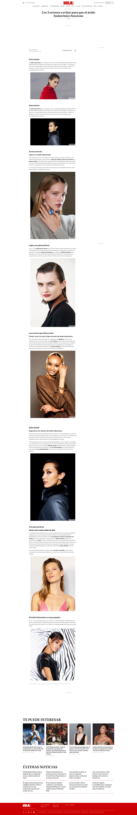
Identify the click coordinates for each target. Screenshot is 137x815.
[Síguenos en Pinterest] (31, 812)
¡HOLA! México (36, 6)
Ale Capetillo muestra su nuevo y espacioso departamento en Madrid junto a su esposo (78, 775)
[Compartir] (75, 50)
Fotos (95, 6)
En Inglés (100, 6)
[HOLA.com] (68, 3)
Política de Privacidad (71, 812)
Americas (108, 2)
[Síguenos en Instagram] (29, 812)
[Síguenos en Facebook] (24, 812)
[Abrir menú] (23, 2)
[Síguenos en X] (26, 812)
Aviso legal (42, 812)
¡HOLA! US (43, 806)
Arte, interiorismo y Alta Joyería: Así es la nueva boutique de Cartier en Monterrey (101, 775)
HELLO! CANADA (69, 804)
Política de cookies (55, 812)
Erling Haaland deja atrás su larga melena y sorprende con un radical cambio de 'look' (33, 748)
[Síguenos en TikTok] (34, 812)
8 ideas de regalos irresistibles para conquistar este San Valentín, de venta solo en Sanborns (102, 786)
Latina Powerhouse (87, 6)
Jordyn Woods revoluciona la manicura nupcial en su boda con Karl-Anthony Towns (103, 748)
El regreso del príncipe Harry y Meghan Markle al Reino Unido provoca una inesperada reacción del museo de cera (33, 787)
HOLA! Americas (33, 49)
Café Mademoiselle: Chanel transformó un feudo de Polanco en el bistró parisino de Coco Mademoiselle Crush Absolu (56, 750)
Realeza (62, 6)
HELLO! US (56, 806)
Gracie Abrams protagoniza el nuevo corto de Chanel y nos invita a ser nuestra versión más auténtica (79, 749)
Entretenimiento (54, 6)
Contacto (84, 812)
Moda (72, 6)
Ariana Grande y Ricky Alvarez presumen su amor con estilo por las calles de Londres (78, 786)
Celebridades (44, 6)
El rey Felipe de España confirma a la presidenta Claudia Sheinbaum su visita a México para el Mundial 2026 (56, 787)
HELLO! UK (56, 804)
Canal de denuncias (97, 812)
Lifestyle (78, 6)
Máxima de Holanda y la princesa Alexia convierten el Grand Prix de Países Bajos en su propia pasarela (56, 775)
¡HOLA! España (45, 804)
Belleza (68, 6)
